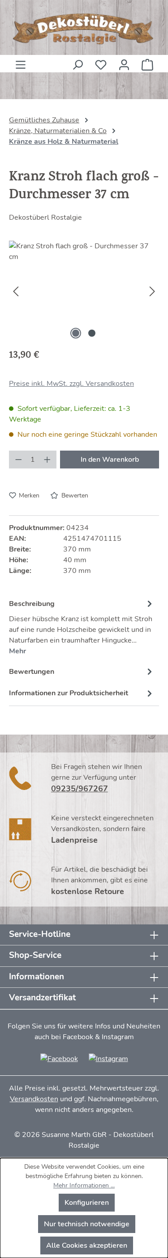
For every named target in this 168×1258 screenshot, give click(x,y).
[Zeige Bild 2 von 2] (91, 333)
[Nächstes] (152, 290)
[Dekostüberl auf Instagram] (108, 1058)
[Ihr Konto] (124, 62)
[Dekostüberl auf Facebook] (59, 1058)
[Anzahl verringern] (18, 459)
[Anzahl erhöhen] (47, 459)
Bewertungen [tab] (31, 672)
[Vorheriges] (15, 290)
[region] (84, 291)
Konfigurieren (87, 1203)
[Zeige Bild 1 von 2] (75, 333)
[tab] (82, 626)
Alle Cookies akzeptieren (86, 1245)
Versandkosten (34, 1099)
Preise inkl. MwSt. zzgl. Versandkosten (71, 384)
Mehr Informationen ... (84, 1185)
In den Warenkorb (110, 459)
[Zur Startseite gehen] (84, 29)
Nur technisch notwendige (86, 1224)
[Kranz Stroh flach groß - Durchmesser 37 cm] (84, 291)
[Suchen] (77, 62)
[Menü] (20, 62)
